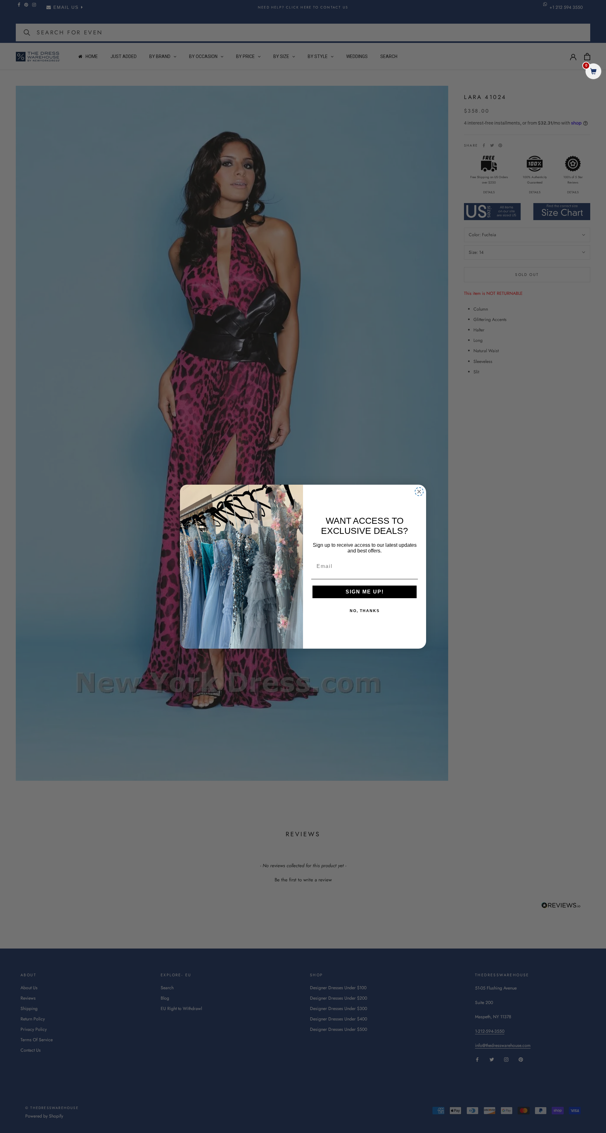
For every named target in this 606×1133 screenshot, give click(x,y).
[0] (593, 72)
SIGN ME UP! (365, 591)
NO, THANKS (365, 611)
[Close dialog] (419, 491)
